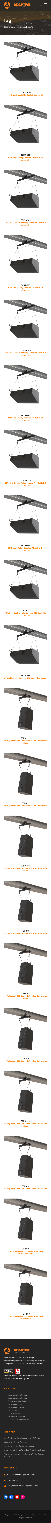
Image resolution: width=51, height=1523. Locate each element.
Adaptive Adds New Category (15, 1442)
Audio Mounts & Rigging (17, 1395)
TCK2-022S (25, 483)
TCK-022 (25, 804)
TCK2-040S (25, 94)
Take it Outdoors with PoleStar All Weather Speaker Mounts (24, 1455)
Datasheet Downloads (16, 1416)
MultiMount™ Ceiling (16, 1407)
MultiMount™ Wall (15, 1404)
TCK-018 (25, 932)
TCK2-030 (25, 418)
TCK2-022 (25, 548)
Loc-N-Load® (13, 1410)
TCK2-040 (25, 158)
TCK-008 (25, 1316)
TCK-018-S (25, 868)
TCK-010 (25, 1187)
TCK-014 (25, 1060)
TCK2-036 (25, 288)
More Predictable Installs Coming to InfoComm (22, 1438)
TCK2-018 (25, 677)
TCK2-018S (25, 613)
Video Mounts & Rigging (17, 1398)
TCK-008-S (25, 1251)
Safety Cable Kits (14, 1413)
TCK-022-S (25, 741)
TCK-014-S (25, 996)
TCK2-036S (25, 223)
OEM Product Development (18, 1419)
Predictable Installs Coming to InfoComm (19, 1446)
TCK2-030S (25, 353)
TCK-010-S (25, 1124)
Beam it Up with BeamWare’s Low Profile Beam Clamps (25, 1450)
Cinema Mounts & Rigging (18, 1401)
